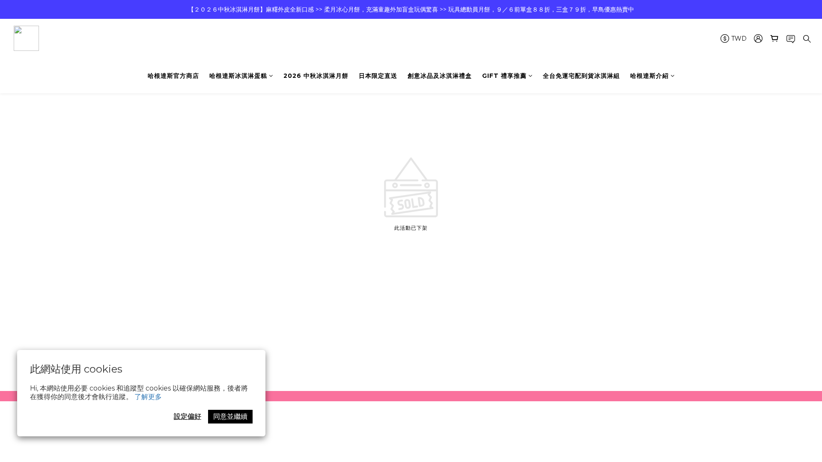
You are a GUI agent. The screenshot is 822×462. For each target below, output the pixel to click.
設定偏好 (187, 416)
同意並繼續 (230, 416)
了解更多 (148, 397)
